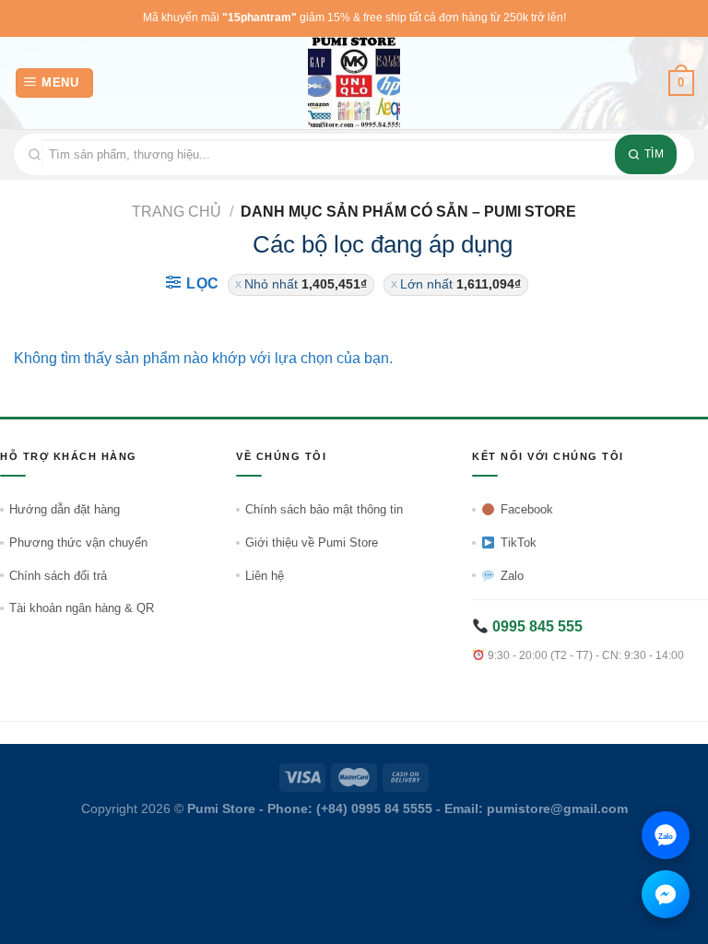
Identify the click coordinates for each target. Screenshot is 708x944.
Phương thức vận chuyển (78, 542)
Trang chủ (176, 211)
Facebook (527, 509)
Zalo (512, 576)
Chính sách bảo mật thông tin (324, 509)
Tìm (654, 154)
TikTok (519, 542)
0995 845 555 (536, 626)
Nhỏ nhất (305, 284)
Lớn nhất (460, 284)
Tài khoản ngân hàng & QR (81, 608)
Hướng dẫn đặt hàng (64, 509)
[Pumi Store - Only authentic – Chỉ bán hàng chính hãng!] (354, 83)
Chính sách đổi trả (58, 576)
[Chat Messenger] (666, 894)
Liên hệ (264, 576)
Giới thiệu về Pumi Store (311, 542)
